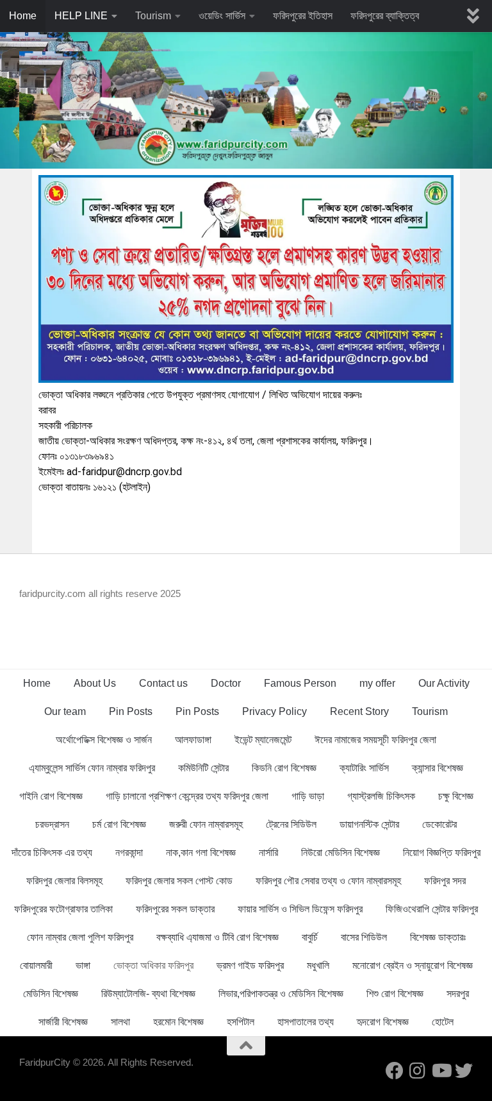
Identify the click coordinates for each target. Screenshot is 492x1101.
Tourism (153, 15)
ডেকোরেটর (439, 824)
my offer (377, 683)
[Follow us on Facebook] (395, 1071)
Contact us (163, 683)
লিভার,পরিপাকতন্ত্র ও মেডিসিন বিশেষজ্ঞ (280, 993)
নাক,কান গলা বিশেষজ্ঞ (201, 852)
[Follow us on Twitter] (464, 1071)
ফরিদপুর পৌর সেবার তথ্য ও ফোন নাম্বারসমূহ (328, 880)
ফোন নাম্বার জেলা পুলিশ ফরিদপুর (80, 937)
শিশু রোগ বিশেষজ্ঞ (394, 993)
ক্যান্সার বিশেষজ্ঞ (437, 767)
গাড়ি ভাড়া (307, 796)
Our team (65, 711)
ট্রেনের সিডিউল (291, 824)
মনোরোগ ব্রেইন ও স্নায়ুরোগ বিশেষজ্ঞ (412, 965)
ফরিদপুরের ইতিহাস (302, 15)
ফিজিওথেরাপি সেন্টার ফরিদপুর (432, 908)
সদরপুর (458, 993)
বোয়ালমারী (36, 965)
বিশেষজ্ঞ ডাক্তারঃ (438, 937)
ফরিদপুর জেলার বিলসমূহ (64, 880)
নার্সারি (268, 852)
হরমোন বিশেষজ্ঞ (178, 1021)
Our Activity (444, 683)
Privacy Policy (274, 711)
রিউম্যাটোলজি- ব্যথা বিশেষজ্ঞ (148, 993)
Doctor (226, 683)
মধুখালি (318, 965)
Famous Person (300, 683)
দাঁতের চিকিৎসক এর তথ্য (52, 852)
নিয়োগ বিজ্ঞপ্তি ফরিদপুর (441, 852)
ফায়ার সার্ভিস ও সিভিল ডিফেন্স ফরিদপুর (300, 908)
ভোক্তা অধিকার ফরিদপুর (153, 965)
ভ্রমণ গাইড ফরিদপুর (250, 965)
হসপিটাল (240, 1021)
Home (23, 15)
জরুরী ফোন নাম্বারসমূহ (206, 824)
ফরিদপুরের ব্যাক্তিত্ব (384, 15)
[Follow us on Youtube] (441, 1071)
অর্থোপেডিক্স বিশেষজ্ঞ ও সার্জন (104, 739)
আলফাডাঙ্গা (193, 739)
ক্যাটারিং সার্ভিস (364, 767)
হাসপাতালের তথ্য (305, 1021)
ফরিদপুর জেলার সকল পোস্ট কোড (179, 880)
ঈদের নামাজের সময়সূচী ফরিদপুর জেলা (375, 739)
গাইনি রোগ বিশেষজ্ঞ (51, 796)
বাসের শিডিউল (364, 937)
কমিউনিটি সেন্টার (203, 767)
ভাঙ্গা (83, 965)
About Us (95, 683)
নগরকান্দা (129, 852)
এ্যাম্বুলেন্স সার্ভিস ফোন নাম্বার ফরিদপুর (92, 767)
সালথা (120, 1021)
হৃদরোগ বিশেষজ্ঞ (383, 1021)
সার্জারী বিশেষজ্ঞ (63, 1021)
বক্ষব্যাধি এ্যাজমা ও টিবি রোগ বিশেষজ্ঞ (217, 937)
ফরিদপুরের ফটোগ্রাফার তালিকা (63, 908)
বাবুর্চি (310, 937)
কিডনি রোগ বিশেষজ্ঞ (284, 767)
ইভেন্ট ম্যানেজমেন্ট (262, 739)
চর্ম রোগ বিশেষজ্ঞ (119, 824)
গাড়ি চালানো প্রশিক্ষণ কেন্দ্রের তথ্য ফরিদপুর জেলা (187, 796)
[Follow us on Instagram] (418, 1071)
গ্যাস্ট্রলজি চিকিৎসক (381, 796)
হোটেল (443, 1021)
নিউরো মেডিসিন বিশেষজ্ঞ (340, 852)
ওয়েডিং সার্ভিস (222, 15)
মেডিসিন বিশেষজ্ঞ (50, 993)
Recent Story (359, 711)
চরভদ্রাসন (52, 824)
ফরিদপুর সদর (445, 880)
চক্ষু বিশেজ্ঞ (455, 796)
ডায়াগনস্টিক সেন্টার (369, 824)
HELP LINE (81, 15)
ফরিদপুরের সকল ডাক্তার (175, 908)
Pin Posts (130, 711)
